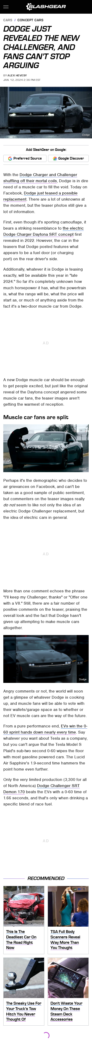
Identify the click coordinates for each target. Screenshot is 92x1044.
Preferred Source (27, 158)
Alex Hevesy (17, 75)
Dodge (86, 135)
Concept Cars (30, 20)
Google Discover (71, 158)
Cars (7, 20)
